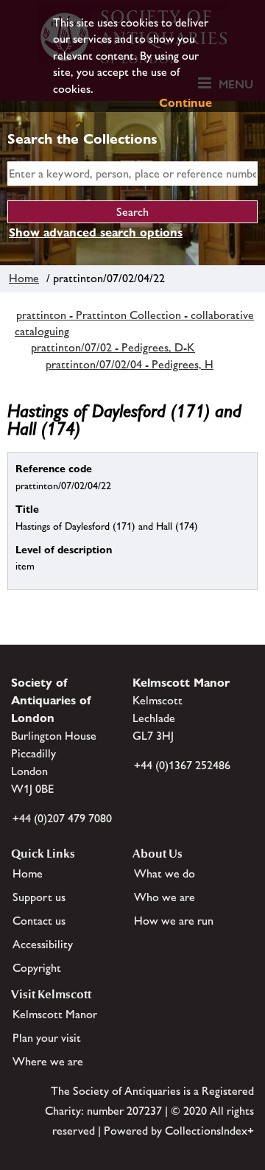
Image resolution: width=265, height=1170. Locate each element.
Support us (39, 897)
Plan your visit (47, 1038)
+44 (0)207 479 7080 (62, 818)
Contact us (39, 921)
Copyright (37, 968)
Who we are (164, 897)
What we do (164, 873)
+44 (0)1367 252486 (182, 765)
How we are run (173, 921)
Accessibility (43, 944)
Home (24, 278)
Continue (185, 103)
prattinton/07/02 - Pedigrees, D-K (113, 347)
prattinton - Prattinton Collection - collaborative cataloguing (134, 323)
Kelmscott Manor (55, 1014)
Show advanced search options (96, 232)
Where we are (48, 1061)
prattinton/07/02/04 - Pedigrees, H (129, 364)
